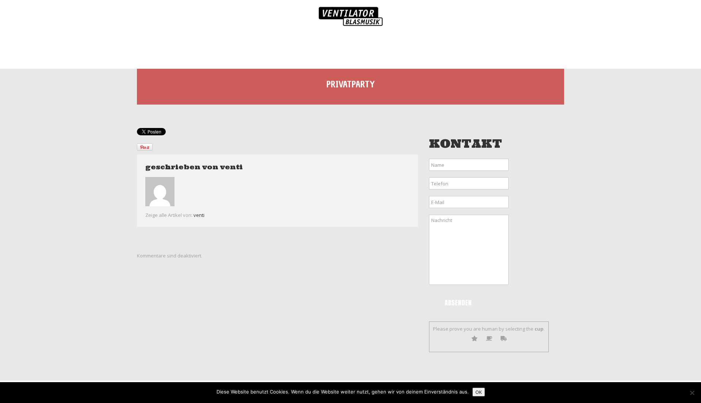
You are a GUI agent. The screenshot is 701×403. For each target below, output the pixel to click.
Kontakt (531, 48)
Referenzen (477, 48)
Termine (303, 48)
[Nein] (692, 392)
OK (478, 392)
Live (261, 48)
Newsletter (418, 48)
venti (231, 167)
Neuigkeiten (357, 48)
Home (173, 48)
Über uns (218, 48)
